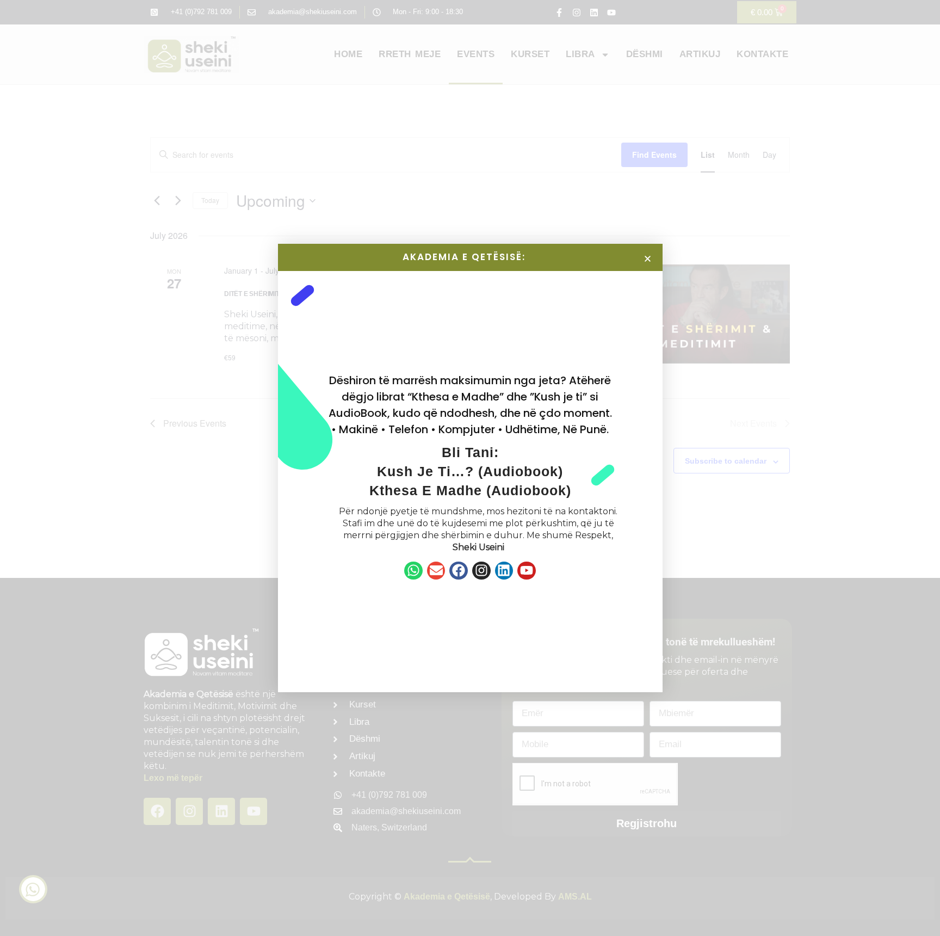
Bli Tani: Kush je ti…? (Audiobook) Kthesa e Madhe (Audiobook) (470, 471)
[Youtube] (526, 571)
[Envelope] (436, 571)
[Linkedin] (504, 571)
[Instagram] (481, 571)
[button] (648, 259)
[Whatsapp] (413, 571)
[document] (470, 468)
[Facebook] (458, 571)
